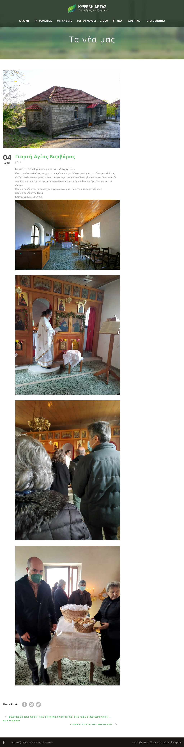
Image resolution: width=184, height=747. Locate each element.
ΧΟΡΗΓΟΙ (134, 20)
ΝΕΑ (119, 20)
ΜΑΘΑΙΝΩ (45, 20)
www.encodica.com (42, 742)
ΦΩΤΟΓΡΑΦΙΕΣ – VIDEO (92, 20)
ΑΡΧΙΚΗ (24, 20)
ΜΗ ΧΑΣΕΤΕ (64, 20)
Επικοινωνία (155, 20)
